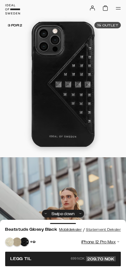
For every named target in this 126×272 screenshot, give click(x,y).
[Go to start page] (12, 9)
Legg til (62, 258)
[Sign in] (92, 8)
